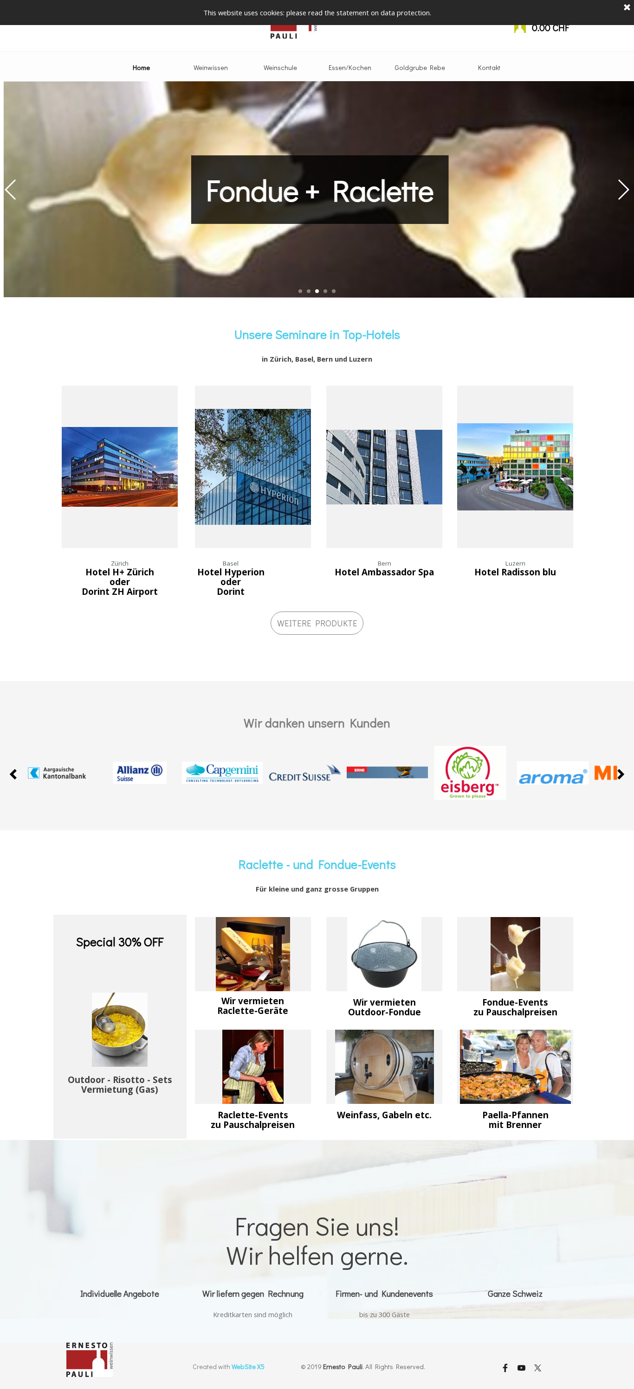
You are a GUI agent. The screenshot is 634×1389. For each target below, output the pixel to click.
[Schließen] (627, 7)
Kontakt (489, 67)
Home (141, 67)
